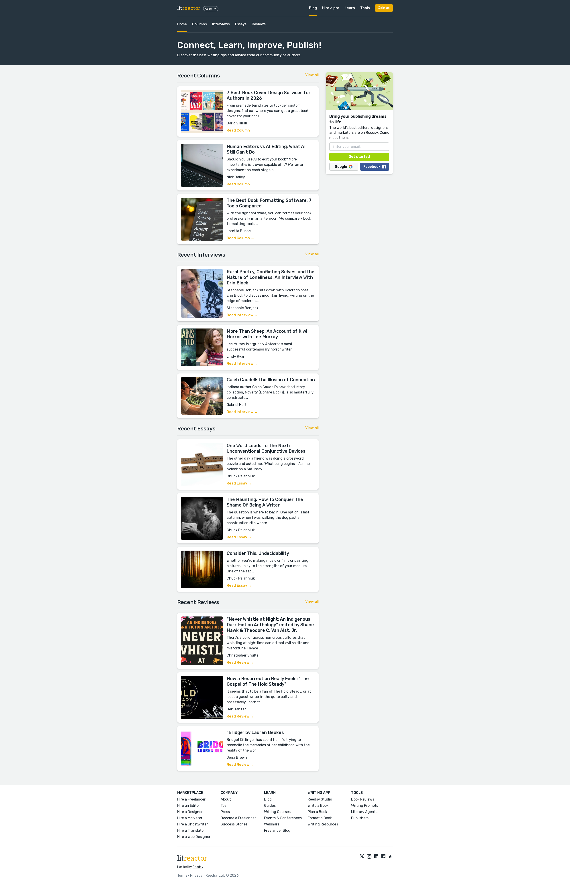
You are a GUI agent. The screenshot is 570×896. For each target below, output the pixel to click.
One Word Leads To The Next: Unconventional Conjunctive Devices (266, 448)
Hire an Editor (188, 805)
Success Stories (234, 824)
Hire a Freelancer (191, 799)
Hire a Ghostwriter (192, 824)
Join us (384, 8)
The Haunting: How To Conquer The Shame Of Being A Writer (265, 502)
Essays (240, 24)
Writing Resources (323, 824)
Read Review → (240, 662)
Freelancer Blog (277, 830)
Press (225, 812)
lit (188, 8)
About (226, 799)
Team (225, 805)
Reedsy (198, 867)
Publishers (359, 818)
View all (312, 75)
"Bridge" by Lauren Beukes (255, 732)
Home (182, 24)
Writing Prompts (364, 805)
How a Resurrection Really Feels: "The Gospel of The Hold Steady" (268, 681)
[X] (362, 856)
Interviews (221, 24)
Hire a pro (330, 8)
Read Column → (240, 130)
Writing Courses (277, 812)
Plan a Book (317, 812)
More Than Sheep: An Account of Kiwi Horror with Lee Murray (267, 333)
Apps (208, 8)
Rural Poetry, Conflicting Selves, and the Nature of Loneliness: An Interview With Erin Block (270, 277)
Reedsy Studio (320, 799)
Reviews (259, 24)
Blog (313, 8)
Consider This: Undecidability (258, 553)
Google (341, 166)
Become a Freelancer (238, 818)
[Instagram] (369, 856)
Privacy (196, 875)
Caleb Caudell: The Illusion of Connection (271, 379)
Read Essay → (239, 483)
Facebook (372, 166)
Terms (182, 875)
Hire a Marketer (189, 818)
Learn (350, 8)
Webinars (271, 824)
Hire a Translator (191, 830)
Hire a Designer (190, 812)
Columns (199, 24)
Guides (270, 805)
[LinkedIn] (376, 856)
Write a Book (318, 805)
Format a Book (320, 818)
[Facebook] (383, 856)
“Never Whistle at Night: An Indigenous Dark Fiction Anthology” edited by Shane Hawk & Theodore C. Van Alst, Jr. (270, 624)
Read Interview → (242, 315)
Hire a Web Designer (193, 837)
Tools (365, 8)
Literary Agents (364, 812)
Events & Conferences (283, 818)
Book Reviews (362, 799)
